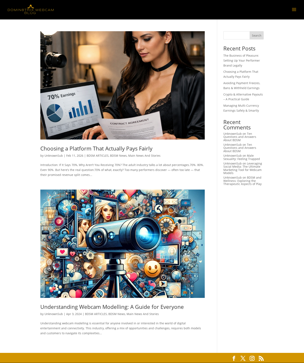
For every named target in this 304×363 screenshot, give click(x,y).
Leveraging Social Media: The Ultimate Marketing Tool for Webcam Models (242, 168)
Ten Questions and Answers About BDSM (239, 137)
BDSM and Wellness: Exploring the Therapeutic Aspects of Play (242, 181)
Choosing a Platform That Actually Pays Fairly (96, 148)
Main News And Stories (144, 156)
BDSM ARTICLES (98, 156)
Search (256, 35)
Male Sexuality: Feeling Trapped (241, 157)
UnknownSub (53, 156)
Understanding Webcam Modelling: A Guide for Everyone (112, 306)
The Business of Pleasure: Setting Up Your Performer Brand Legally (241, 60)
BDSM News (118, 156)
